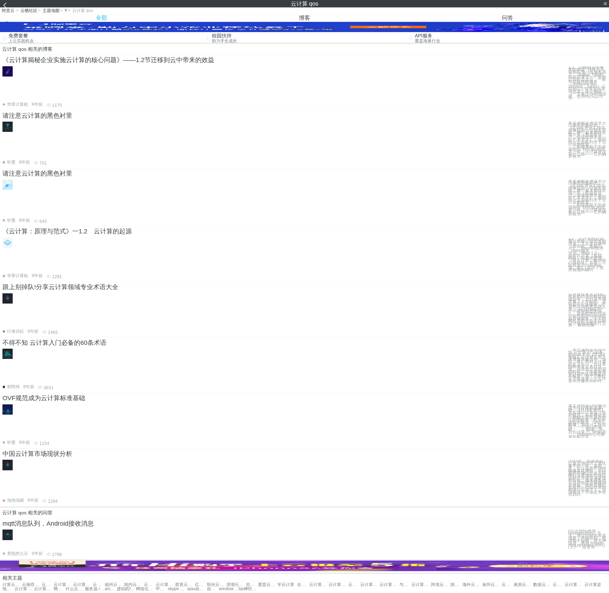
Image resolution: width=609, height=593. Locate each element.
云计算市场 (507, 585)
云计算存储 (421, 585)
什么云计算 (75, 589)
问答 (507, 18)
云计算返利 (559, 585)
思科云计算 (252, 585)
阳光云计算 (216, 585)
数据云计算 (543, 585)
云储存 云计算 (31, 585)
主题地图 (51, 10)
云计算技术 (48, 585)
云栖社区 (28, 10)
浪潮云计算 (236, 585)
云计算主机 (165, 585)
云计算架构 (63, 585)
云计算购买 (150, 585)
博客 (304, 18)
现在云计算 (8, 589)
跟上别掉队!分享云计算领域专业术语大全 (60, 287)
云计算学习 (43, 589)
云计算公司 (574, 585)
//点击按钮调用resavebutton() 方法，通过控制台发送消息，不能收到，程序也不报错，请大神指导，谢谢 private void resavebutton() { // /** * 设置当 (587, 539)
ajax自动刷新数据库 (197, 589)
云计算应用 (82, 585)
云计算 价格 (24, 589)
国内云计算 (133, 585)
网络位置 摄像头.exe (145, 589)
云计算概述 (370, 585)
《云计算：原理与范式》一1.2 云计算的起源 (67, 231)
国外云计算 (456, 585)
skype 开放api (177, 589)
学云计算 (285, 585)
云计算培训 (389, 585)
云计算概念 (338, 585)
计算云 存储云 (12, 585)
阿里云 (8, 10)
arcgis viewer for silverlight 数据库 (111, 589)
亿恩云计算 (201, 585)
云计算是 (592, 585)
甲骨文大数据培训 (162, 589)
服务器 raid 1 (94, 589)
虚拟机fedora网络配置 (126, 589)
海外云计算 (472, 585)
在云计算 (303, 585)
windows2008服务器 (228, 589)
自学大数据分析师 (213, 589)
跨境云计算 (440, 585)
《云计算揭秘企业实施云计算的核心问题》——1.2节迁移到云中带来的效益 (108, 59)
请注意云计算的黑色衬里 (37, 115)
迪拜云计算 (492, 585)
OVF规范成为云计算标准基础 (43, 398)
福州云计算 (114, 585)
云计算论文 (318, 585)
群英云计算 (185, 585)
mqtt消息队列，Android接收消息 (48, 523)
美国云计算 (523, 585)
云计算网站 (99, 585)
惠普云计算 (267, 585)
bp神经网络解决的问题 (248, 589)
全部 (101, 18)
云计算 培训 (354, 585)
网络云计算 (60, 589)
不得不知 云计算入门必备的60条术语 (54, 342)
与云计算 (405, 585)
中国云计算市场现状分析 (37, 453)
